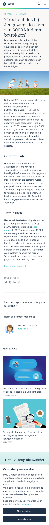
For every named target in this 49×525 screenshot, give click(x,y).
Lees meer (26, 504)
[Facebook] (10, 283)
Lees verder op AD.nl (15, 266)
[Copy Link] (19, 283)
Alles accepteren (24, 511)
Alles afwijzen (24, 519)
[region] (24, 494)
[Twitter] (5, 283)
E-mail (24, 328)
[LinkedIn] (14, 283)
